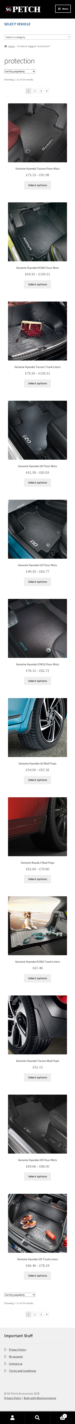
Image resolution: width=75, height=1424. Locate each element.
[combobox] (37, 36)
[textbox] (37, 37)
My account (16, 1356)
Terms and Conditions (22, 1370)
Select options (37, 185)
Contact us (15, 1363)
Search (37, 1418)
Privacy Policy (17, 1349)
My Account (12, 1418)
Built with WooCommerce (40, 1398)
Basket (58, 1414)
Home (11, 46)
